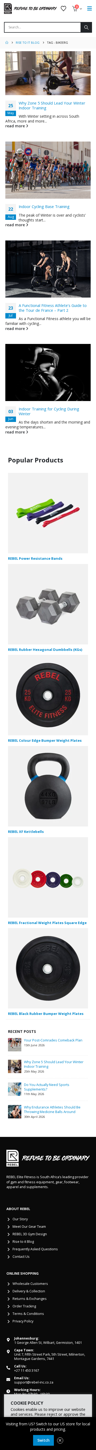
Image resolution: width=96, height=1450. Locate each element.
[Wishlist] (63, 8)
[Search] (86, 27)
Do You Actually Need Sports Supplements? (46, 1087)
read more (15, 126)
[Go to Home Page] (6, 42)
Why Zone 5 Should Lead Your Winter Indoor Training (52, 105)
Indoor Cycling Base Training (44, 206)
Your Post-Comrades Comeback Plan (53, 1040)
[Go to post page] (48, 73)
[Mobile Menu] (89, 8)
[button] (60, 1440)
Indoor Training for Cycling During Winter (49, 411)
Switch (43, 1440)
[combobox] (43, 27)
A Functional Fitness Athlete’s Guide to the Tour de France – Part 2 (53, 308)
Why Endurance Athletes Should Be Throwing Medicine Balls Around (52, 1109)
